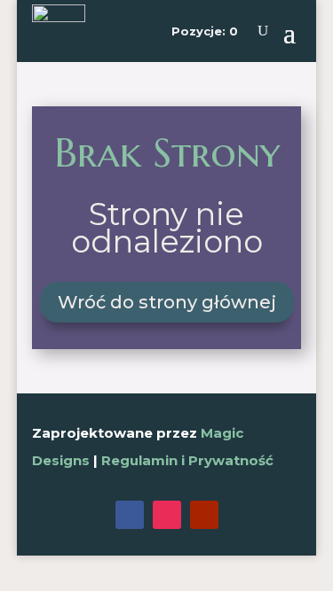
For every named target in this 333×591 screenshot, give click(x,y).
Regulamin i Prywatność (187, 460)
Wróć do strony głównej (167, 302)
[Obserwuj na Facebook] (129, 515)
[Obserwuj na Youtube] (204, 515)
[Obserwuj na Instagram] (167, 515)
